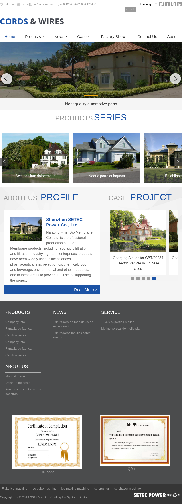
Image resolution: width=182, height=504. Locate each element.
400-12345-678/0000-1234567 (79, 4)
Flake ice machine (14, 488)
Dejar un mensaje (17, 382)
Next (175, 78)
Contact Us (147, 36)
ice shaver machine (127, 488)
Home (9, 36)
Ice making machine (75, 488)
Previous (6, 78)
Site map (10, 4)
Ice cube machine (44, 488)
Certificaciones (15, 335)
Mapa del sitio (15, 376)
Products (33, 36)
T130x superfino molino (117, 322)
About (172, 36)
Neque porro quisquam (107, 176)
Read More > (85, 290)
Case (82, 36)
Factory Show (113, 36)
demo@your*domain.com (37, 4)
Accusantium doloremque (36, 176)
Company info (15, 322)
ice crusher (101, 488)
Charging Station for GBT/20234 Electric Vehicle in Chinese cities (138, 263)
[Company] (35, 158)
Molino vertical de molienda (120, 328)
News (59, 36)
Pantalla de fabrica (18, 328)
